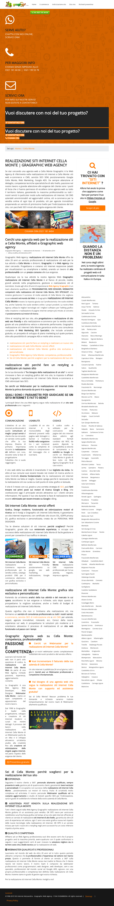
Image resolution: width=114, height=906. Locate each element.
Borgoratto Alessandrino (90, 519)
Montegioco (85, 629)
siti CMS (57, 617)
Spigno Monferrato (88, 442)
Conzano (95, 452)
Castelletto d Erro (87, 670)
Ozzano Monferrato (88, 390)
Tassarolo (94, 503)
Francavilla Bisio (87, 548)
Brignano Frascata (88, 567)
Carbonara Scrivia (96, 432)
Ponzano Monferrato (89, 609)
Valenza (96, 307)
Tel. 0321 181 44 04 (40, 12)
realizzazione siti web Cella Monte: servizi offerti (32, 346)
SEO (62, 486)
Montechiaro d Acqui (89, 532)
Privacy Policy (12, 900)
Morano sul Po (86, 397)
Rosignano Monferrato (89, 374)
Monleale (84, 526)
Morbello (96, 584)
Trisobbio (94, 500)
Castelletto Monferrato (89, 378)
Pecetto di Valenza (95, 426)
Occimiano (85, 413)
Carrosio (99, 548)
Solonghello (85, 654)
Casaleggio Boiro (87, 603)
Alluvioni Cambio (87, 464)
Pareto (101, 532)
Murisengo (98, 387)
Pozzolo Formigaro (88, 320)
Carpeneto (85, 452)
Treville (84, 645)
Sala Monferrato (87, 606)
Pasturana (93, 410)
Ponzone (94, 445)
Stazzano (84, 336)
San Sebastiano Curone (90, 522)
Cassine (94, 332)
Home (34, 4)
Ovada (83, 310)
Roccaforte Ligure (88, 680)
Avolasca (84, 648)
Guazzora (85, 641)
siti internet (40, 526)
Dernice (84, 664)
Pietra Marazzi (86, 461)
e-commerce (11, 617)
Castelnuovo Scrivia (88, 316)
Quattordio (93, 368)
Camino (84, 471)
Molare (84, 342)
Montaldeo (85, 651)
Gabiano (84, 432)
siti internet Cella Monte (48, 512)
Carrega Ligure (97, 683)
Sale (83, 329)
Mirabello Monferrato (89, 407)
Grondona (96, 551)
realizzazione (62, 495)
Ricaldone (85, 500)
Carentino (85, 622)
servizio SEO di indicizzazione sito (34, 617)
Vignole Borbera (97, 339)
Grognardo (96, 651)
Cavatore (94, 641)
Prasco (83, 555)
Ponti (83, 513)
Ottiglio (99, 509)
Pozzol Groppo (86, 632)
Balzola (101, 403)
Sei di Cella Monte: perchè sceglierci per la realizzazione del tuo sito (41, 358)
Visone (83, 426)
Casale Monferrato (88, 300)
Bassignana (85, 361)
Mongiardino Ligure (96, 667)
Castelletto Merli (97, 561)
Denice (84, 667)
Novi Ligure (85, 304)
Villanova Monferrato (96, 355)
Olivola (99, 680)
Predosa (84, 345)
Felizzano (84, 339)
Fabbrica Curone (87, 509)
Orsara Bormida (87, 580)
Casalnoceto (86, 455)
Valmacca (85, 445)
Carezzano (85, 571)
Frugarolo (98, 352)
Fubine (98, 365)
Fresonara (85, 487)
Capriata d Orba (87, 358)
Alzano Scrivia (86, 600)
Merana (99, 661)
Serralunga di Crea (88, 529)
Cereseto (99, 580)
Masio (97, 397)
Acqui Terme (86, 307)
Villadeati (84, 561)
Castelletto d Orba (96, 345)
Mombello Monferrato (89, 439)
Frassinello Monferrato (89, 558)
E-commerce (44, 4)
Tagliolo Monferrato (88, 371)
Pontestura (100, 381)
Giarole (84, 481)
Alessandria (85, 297)
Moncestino (97, 658)
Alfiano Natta (95, 474)
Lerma (83, 468)
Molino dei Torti (87, 516)
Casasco (95, 677)
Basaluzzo (93, 342)
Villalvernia (97, 455)
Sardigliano (85, 587)
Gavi (99, 320)
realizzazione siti (62, 283)
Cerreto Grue (97, 629)
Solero (83, 368)
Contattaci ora (15, 122)
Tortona (95, 304)
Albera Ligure (86, 638)
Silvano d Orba (87, 352)
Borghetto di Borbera (89, 349)
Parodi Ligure (86, 497)
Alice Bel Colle (95, 471)
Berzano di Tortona (88, 674)
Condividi (8, 893)
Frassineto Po (86, 387)
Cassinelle (95, 458)
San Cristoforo (93, 513)
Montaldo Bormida (88, 506)
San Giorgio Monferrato (90, 423)
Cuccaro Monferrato (88, 619)
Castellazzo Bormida (89, 323)
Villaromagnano (87, 493)
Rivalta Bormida (87, 384)
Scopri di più (92, 208)
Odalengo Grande (88, 577)
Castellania (85, 683)
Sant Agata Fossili (88, 574)
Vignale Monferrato (88, 448)
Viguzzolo (85, 332)
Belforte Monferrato (88, 545)
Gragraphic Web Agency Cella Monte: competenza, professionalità (40, 355)
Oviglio (84, 416)
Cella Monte (85, 551)
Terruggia (85, 458)
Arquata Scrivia (94, 310)
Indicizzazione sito (59, 4)
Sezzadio (84, 419)
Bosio (92, 429)
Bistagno (99, 358)
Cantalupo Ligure (87, 542)
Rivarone (84, 593)
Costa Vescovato (87, 612)
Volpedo (84, 429)
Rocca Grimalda (87, 381)
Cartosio (84, 474)
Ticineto (84, 410)
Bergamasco (95, 477)
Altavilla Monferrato (96, 564)
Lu (82, 435)
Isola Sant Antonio (88, 484)
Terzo (98, 464)
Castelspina (85, 584)
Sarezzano (100, 429)
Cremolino (89, 435)
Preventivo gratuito (19, 762)
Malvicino (85, 686)
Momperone (86, 658)
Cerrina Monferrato (88, 403)
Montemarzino (86, 616)
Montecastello (86, 635)
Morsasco (85, 503)
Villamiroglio (98, 638)
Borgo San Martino (88, 394)
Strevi (83, 355)
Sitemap (88, 896)
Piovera (101, 468)
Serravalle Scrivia (87, 313)
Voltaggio (92, 481)
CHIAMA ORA (13, 138)
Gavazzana (94, 664)
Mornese (84, 477)
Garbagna (97, 497)
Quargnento (86, 400)
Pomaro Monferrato (88, 596)
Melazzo (95, 413)
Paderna (96, 654)
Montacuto (94, 648)
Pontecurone (91, 329)
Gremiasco (99, 625)
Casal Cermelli (94, 416)
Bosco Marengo (96, 336)
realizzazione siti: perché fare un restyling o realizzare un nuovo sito (41, 343)
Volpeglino (85, 677)
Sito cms (72, 4)
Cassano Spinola (87, 365)
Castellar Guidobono (89, 590)
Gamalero (92, 468)
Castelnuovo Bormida (89, 490)
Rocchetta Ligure (87, 661)
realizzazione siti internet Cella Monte (24, 280)
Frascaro (95, 571)
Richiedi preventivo (86, 4)
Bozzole (99, 606)
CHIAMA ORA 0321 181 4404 (39, 231)
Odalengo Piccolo (95, 645)
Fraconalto (95, 622)
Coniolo (84, 564)
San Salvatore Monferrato (91, 326)
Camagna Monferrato (89, 538)
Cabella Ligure (86, 535)
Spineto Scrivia (87, 625)
